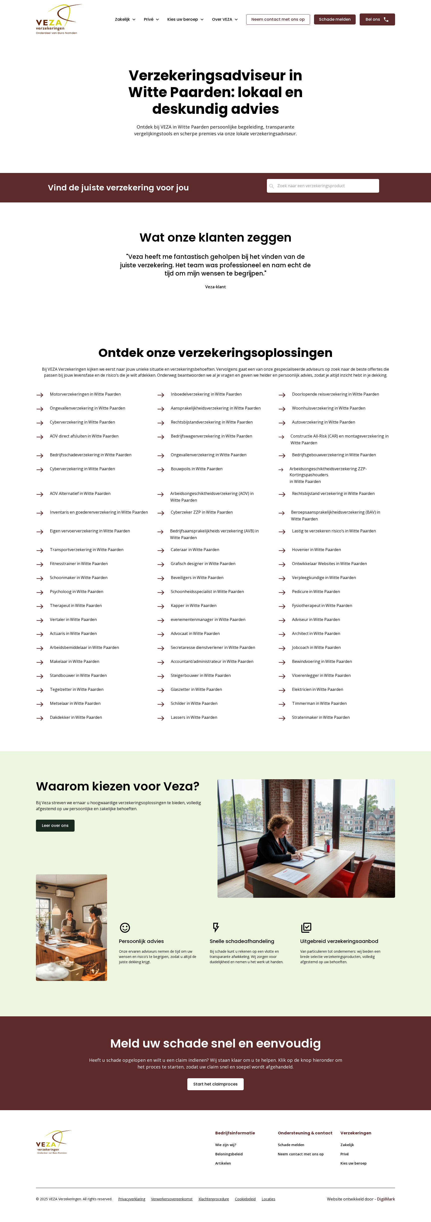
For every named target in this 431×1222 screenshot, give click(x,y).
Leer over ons (55, 825)
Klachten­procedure (214, 1199)
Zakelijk (122, 19)
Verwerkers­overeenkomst (172, 1199)
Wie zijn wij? (225, 1144)
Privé (148, 19)
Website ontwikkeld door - (361, 1199)
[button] (125, 19)
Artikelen (223, 1163)
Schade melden (335, 19)
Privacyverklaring (131, 1199)
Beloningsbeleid (229, 1154)
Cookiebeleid (245, 1199)
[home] (59, 19)
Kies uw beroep (353, 1163)
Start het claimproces (215, 1084)
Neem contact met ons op (278, 19)
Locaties (268, 1199)
